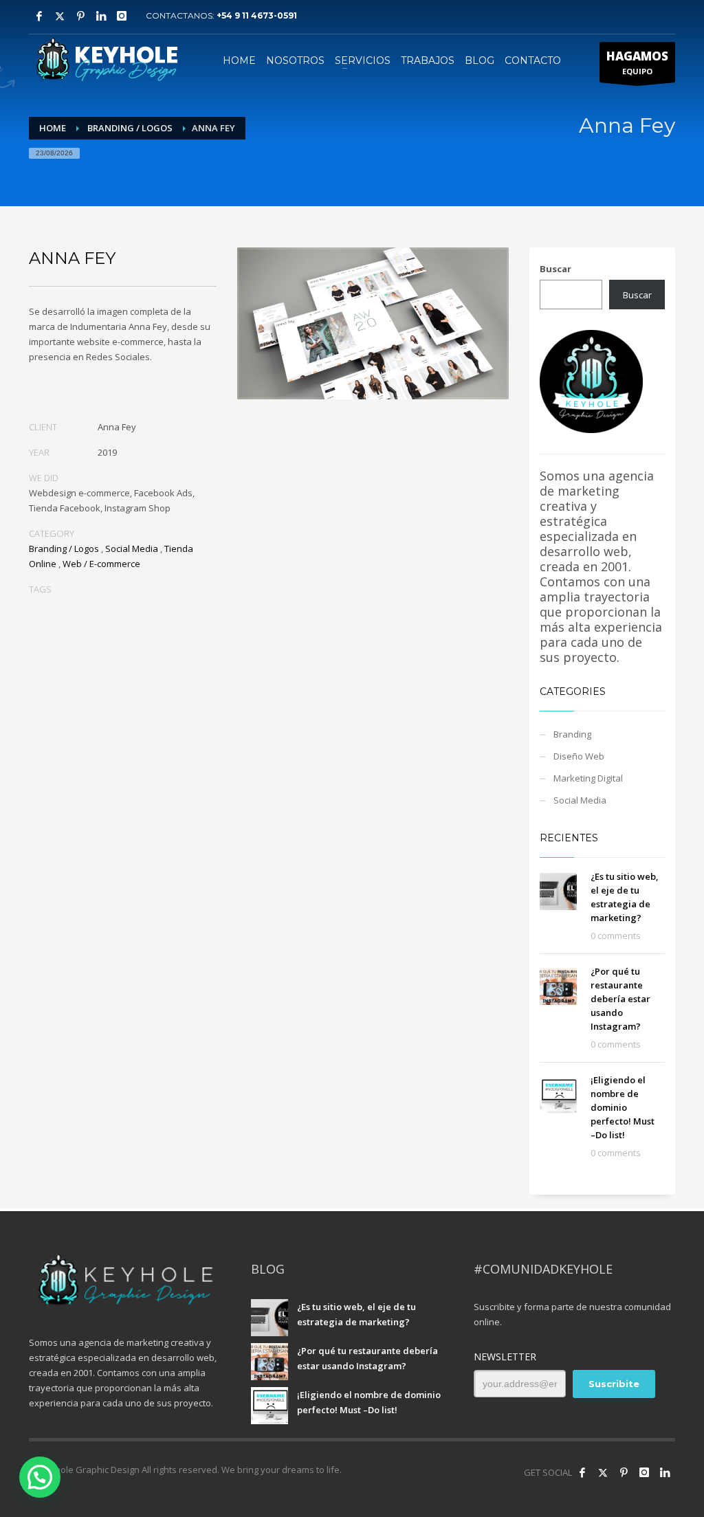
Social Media (131, 548)
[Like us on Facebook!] (582, 1472)
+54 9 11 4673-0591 (257, 15)
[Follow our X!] (603, 1472)
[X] (60, 15)
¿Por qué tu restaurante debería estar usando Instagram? (620, 998)
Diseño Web (578, 756)
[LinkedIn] (664, 1472)
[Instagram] (121, 15)
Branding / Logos (64, 548)
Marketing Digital (588, 778)
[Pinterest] (80, 15)
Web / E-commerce (101, 563)
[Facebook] (39, 15)
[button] (39, 1477)
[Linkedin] (101, 15)
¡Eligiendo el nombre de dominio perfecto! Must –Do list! (622, 1107)
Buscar (555, 269)
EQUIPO (637, 62)
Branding (572, 734)
